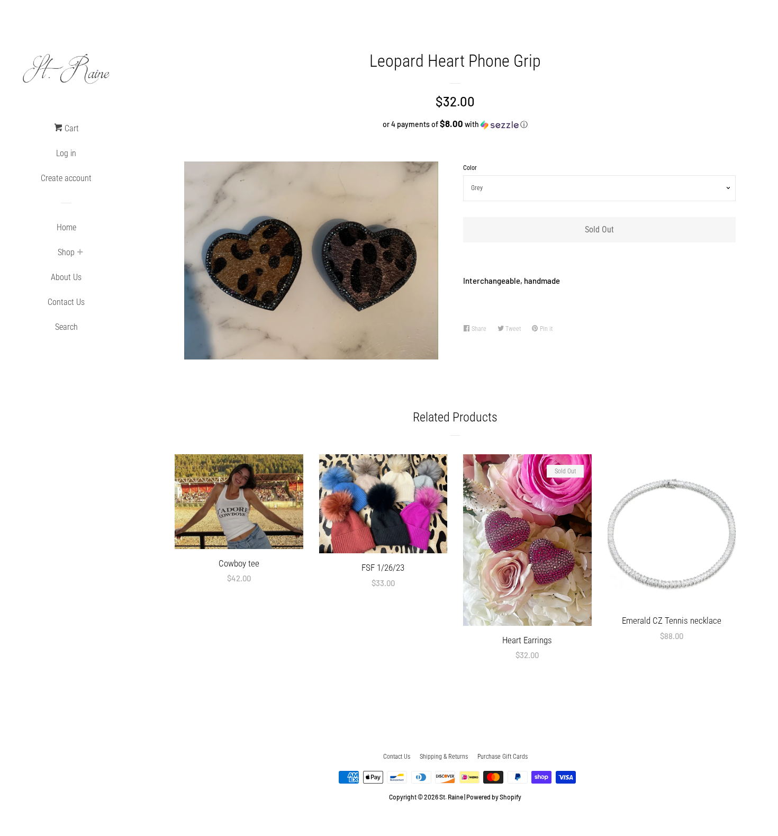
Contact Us (66, 302)
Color (470, 168)
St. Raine (451, 797)
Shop (66, 252)
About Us (66, 277)
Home (66, 227)
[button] (455, 124)
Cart (70, 128)
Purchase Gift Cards (502, 756)
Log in (66, 153)
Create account (66, 178)
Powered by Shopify (493, 797)
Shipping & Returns (444, 756)
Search (66, 327)
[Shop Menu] (80, 253)
